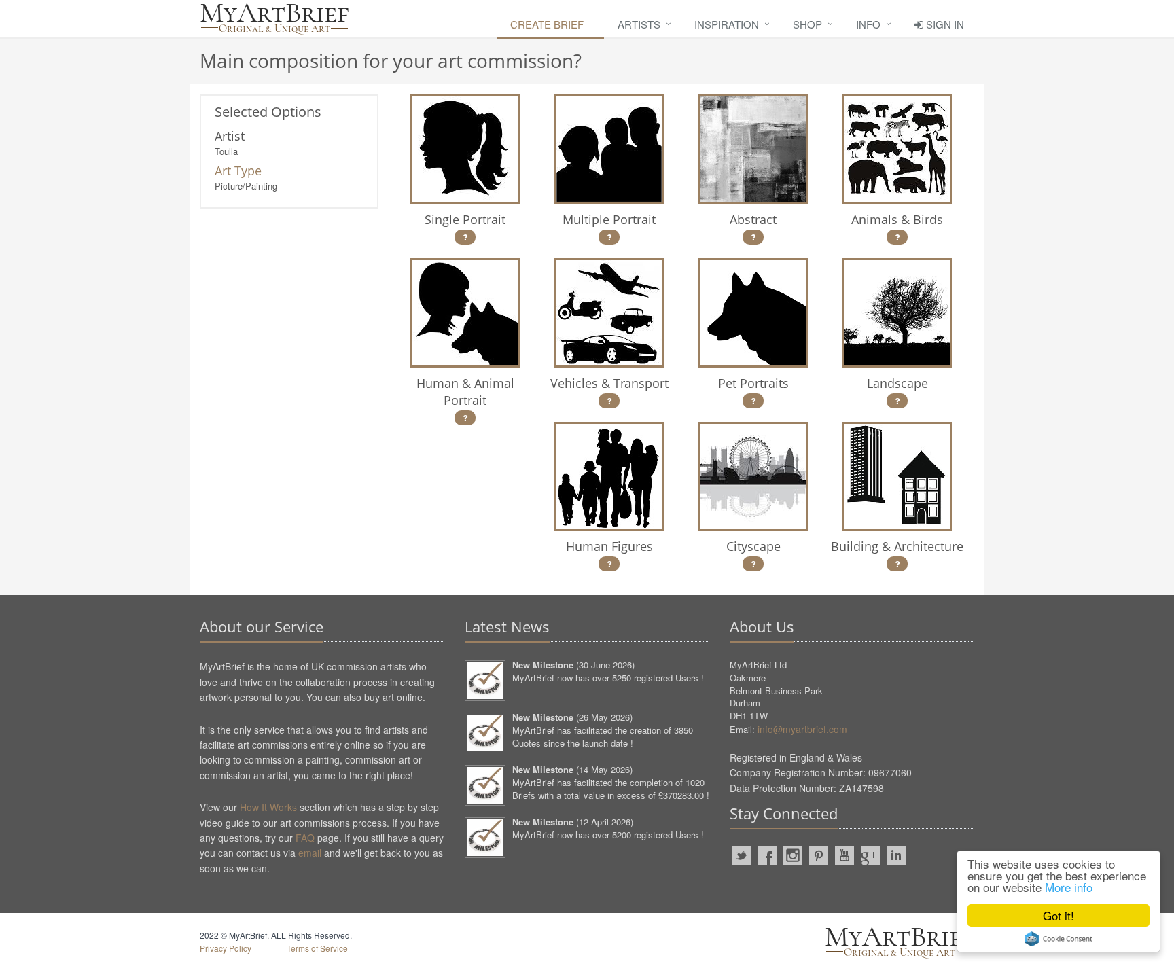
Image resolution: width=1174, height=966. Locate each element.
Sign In (943, 24)
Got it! (1058, 915)
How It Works (268, 807)
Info (868, 24)
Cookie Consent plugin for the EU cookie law (1058, 938)
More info (1068, 886)
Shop (807, 24)
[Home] (274, 18)
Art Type (238, 170)
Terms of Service (317, 948)
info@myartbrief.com (802, 729)
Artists (639, 24)
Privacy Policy (225, 948)
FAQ (305, 837)
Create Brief (547, 24)
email (309, 852)
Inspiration (726, 24)
